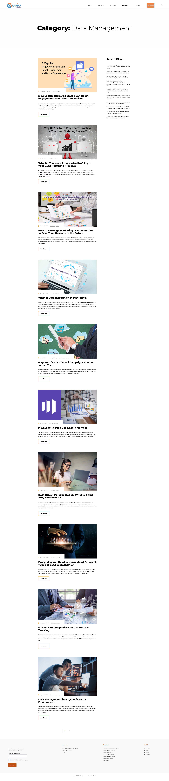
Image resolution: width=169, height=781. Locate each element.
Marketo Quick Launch (108, 758)
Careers (138, 5)
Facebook (148, 748)
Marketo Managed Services (109, 750)
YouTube (148, 754)
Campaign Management (54, 358)
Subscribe (12, 765)
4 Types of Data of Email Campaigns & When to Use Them (66, 364)
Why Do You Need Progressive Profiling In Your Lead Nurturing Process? (64, 164)
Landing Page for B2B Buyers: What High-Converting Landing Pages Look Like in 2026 (117, 77)
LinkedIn (147, 752)
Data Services (106, 760)
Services (112, 5)
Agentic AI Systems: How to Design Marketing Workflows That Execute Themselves (117, 117)
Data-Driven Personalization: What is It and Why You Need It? (65, 496)
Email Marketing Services (108, 754)
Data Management (56, 91)
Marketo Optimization (108, 752)
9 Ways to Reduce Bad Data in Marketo (62, 427)
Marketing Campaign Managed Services (111, 748)
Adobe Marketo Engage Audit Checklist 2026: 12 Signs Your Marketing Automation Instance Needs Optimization (118, 97)
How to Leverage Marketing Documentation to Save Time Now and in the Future (66, 232)
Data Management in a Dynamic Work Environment (62, 701)
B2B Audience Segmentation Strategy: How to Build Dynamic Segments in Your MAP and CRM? (117, 72)
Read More (43, 114)
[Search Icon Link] (161, 5)
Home (89, 5)
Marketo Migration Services (109, 756)
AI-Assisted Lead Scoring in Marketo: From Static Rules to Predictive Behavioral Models (118, 102)
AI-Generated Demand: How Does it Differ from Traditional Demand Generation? (117, 112)
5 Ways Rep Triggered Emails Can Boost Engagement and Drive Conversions (63, 97)
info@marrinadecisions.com (68, 752)
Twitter (147, 750)
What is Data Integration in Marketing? (62, 297)
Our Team (101, 5)
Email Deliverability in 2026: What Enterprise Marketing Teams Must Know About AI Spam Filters (117, 90)
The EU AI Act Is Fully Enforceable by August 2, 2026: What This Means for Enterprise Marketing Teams (118, 66)
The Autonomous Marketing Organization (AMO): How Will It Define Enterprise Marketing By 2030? (118, 107)
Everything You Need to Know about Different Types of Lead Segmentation (67, 563)
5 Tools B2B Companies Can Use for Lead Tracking (63, 629)
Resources (125, 5)
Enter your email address (14, 753)
